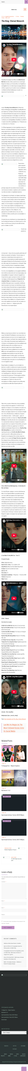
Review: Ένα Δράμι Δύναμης (9, 963)
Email (2, 907)
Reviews (22, 16)
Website (3, 914)
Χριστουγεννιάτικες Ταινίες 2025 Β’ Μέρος (12, 815)
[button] (14, 1058)
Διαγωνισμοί (22, 1055)
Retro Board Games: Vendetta (15, 943)
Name (3, 900)
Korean (4, 771)
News (4, 747)
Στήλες (2, 17)
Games (9, 1055)
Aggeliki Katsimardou (10, 16)
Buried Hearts (4, 1019)
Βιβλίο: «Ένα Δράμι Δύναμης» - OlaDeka (12, 962)
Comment (3, 881)
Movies (4, 821)
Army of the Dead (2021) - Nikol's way (11, 957)
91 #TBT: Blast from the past (16, 859)
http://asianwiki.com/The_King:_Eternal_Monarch (15, 719)
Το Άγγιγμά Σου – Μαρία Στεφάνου (10, 766)
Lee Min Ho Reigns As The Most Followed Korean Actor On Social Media (14, 728)
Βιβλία (7, 747)
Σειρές (8, 796)
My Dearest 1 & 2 (5, 790)
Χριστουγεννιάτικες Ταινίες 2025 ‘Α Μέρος (12, 839)
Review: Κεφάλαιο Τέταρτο (10, 849)
